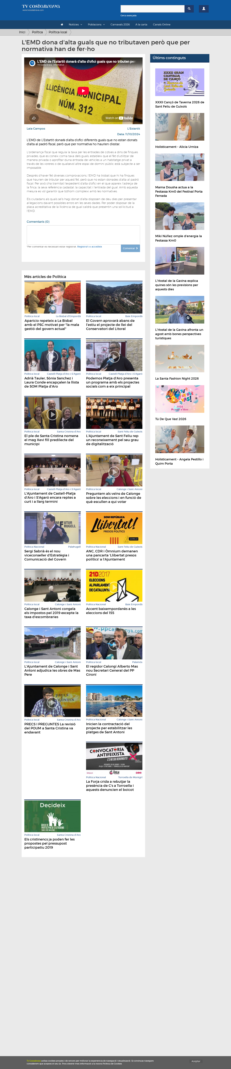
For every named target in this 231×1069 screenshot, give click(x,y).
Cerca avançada (128, 15)
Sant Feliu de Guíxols (130, 431)
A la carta (141, 24)
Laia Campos (36, 128)
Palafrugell (74, 546)
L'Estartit (133, 128)
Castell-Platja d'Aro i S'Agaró (64, 373)
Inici (22, 32)
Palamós (137, 662)
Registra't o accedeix (89, 246)
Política (37, 32)
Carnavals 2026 (120, 24)
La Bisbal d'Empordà (68, 316)
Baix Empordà (133, 316)
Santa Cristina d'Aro (69, 431)
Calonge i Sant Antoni (129, 489)
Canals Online (161, 24)
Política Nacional (34, 546)
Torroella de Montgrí (130, 777)
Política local (58, 32)
